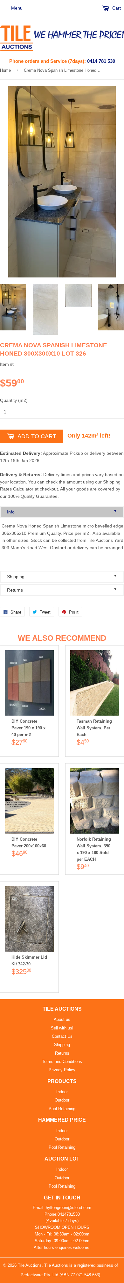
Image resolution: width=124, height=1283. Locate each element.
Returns (62, 590)
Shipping (62, 576)
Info (62, 511)
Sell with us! (62, 1028)
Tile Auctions (30, 1265)
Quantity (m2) (14, 400)
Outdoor (62, 1100)
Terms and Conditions (62, 1061)
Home (5, 70)
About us (62, 1019)
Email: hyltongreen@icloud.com (62, 1207)
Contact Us (62, 1036)
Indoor (62, 1091)
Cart (116, 8)
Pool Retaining (62, 1108)
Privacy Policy (62, 1069)
